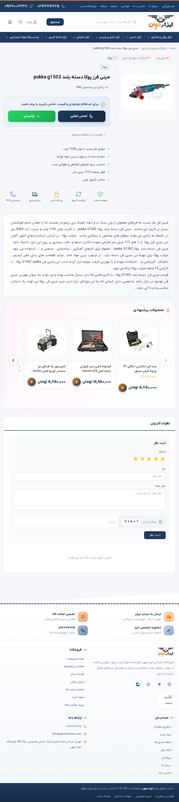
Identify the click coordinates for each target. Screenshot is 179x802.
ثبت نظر (154, 535)
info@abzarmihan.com (66, 734)
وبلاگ (103, 6)
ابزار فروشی (168, 6)
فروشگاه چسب (88, 6)
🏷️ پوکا (112, 58)
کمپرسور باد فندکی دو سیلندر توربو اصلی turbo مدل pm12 (49, 368)
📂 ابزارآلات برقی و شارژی (136, 58)
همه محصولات (75, 659)
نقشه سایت (104, 796)
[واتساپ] (148, 684)
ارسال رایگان (77, 682)
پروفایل (166, 758)
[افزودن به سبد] (123, 388)
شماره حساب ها (75, 689)
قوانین (125, 6)
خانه (173, 48)
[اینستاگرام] (169, 684)
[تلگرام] (159, 684)
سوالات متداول (123, 796)
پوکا (105, 67)
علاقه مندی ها (163, 742)
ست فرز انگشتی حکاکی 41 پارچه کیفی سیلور (140, 368)
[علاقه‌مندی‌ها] (20, 22)
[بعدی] (13, 360)
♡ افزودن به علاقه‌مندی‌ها (89, 135)
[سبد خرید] (10, 22)
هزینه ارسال (77, 674)
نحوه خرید (78, 697)
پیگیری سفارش (162, 727)
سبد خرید (165, 734)
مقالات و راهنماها (74, 666)
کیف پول (165, 750)
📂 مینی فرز (163, 58)
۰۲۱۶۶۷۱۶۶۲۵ (66, 627)
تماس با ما (139, 6)
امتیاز (162, 452)
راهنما (114, 6)
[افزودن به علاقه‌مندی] (122, 324)
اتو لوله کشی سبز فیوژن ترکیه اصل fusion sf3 (95, 368)
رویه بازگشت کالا (74, 705)
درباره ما (153, 6)
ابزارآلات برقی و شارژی (154, 48)
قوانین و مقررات (164, 796)
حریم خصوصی (143, 796)
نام (164, 469)
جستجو (55, 22)
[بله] (138, 684)
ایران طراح (87, 788)
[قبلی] (165, 360)
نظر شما (160, 486)
